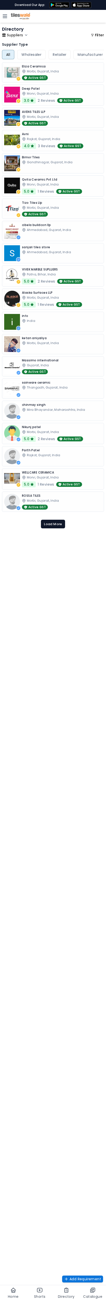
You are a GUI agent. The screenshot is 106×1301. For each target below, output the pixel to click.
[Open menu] (5, 16)
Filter (99, 35)
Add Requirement (85, 1279)
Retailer (59, 54)
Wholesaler (31, 54)
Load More (53, 524)
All (8, 54)
